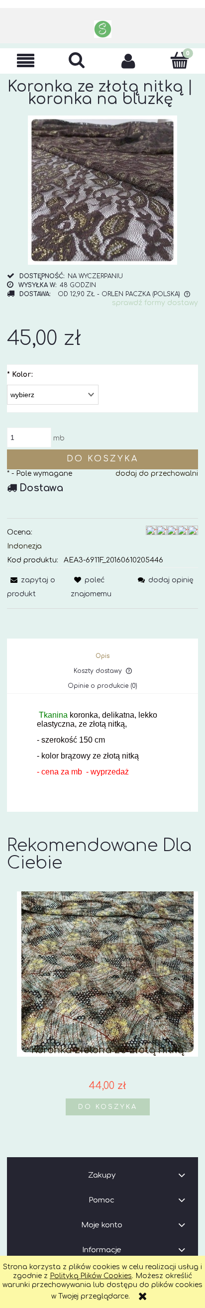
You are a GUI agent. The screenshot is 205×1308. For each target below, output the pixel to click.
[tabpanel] (102, 751)
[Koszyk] (179, 60)
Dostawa (41, 488)
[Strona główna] (102, 29)
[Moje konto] (128, 60)
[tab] (103, 656)
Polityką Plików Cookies (91, 1276)
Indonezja (24, 546)
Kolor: (20, 374)
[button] (25, 61)
